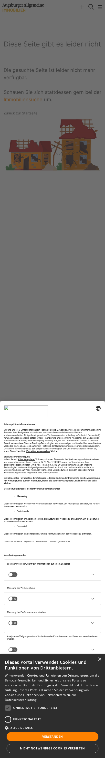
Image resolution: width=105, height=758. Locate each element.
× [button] (99, 659)
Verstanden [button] (52, 737)
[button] (52, 727)
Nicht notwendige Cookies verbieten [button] (52, 748)
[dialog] (52, 706)
